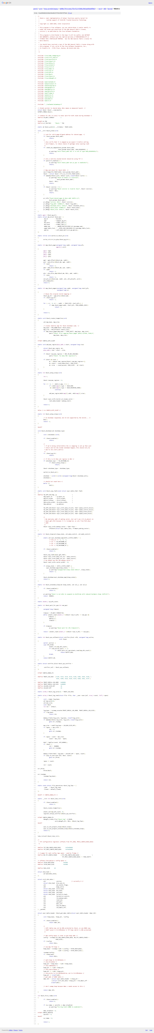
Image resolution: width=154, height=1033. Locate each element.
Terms (20, 1030)
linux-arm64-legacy (51, 9)
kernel (110, 9)
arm (40, 9)
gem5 (35, 9)
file (69, 13)
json (150, 1030)
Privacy (16, 1030)
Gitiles (10, 1030)
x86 (104, 9)
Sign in (150, 3)
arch (100, 9)
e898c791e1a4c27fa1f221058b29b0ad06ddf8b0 (77, 9)
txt (146, 1030)
